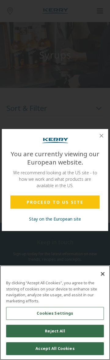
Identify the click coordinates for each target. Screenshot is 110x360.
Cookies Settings (55, 313)
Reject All (55, 331)
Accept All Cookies (54, 348)
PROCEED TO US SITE (55, 202)
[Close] (101, 135)
